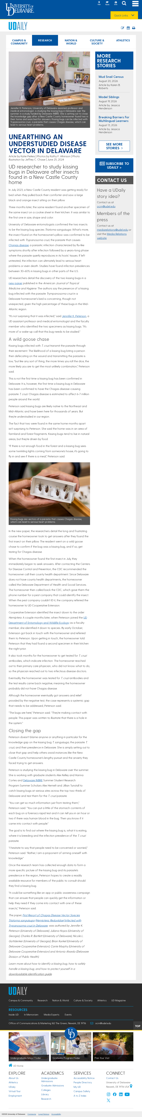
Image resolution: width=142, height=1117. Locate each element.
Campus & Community (19, 42)
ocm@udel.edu (106, 206)
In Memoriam (31, 1014)
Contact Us (112, 1078)
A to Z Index (80, 1095)
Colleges (46, 1089)
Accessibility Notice (84, 1078)
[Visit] (99, 3)
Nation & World (71, 42)
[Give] (115, 3)
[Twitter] (108, 1101)
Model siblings (109, 97)
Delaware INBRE (33, 780)
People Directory (83, 1082)
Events (68, 1014)
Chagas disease (19, 245)
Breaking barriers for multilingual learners (114, 119)
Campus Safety (82, 1091)
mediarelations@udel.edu (112, 229)
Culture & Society (97, 42)
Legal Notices (43, 1114)
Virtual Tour (15, 1091)
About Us (13, 1078)
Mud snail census (111, 76)
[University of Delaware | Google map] (131, 1086)
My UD (77, 1086)
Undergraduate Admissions (49, 1080)
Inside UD (14, 1014)
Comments (32, 1114)
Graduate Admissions (52, 1085)
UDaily (12, 1086)
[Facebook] (114, 1095)
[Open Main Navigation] (135, 3)
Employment (15, 1095)
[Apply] (107, 3)
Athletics (123, 40)
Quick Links (121, 15)
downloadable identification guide (30, 974)
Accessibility (56, 1114)
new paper (15, 283)
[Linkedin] (120, 1095)
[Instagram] (108, 1095)
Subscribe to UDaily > (117, 165)
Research (45, 40)
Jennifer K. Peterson (74, 316)
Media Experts (51, 1014)
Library (45, 1094)
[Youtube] (127, 1095)
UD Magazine (118, 1000)
